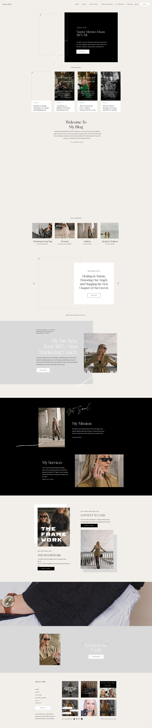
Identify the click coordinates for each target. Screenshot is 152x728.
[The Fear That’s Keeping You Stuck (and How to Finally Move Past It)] (111, 86)
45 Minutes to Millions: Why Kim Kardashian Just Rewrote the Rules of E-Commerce (64, 109)
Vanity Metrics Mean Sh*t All (91, 33)
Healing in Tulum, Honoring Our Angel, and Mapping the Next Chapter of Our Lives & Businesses (41, 109)
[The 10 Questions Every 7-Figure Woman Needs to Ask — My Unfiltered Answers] (87, 86)
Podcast (36, 102)
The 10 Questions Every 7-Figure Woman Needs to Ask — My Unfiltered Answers (87, 109)
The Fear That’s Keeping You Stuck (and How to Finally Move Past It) (110, 108)
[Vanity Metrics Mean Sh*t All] (53, 34)
